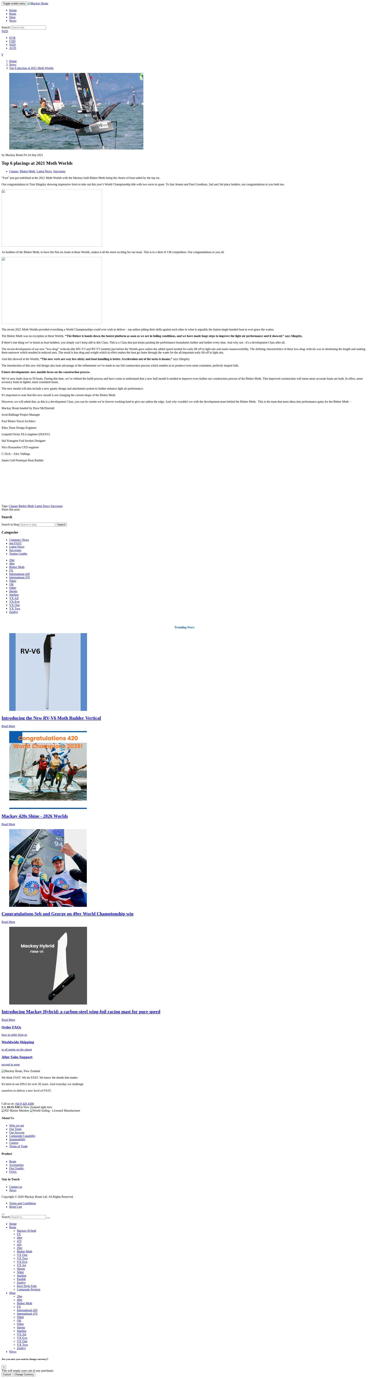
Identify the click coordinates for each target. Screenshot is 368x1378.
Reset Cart (15, 1206)
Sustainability (17, 1139)
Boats (12, 13)
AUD (12, 48)
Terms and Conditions (22, 1203)
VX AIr (14, 598)
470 (19, 1241)
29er (12, 560)
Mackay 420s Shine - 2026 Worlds (35, 816)
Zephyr (13, 612)
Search (6, 27)
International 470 (19, 577)
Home (13, 10)
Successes (59, 171)
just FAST (15, 543)
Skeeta (13, 591)
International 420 (19, 574)
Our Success (16, 1132)
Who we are (16, 1125)
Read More (8, 726)
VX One (14, 605)
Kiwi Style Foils (27, 1286)
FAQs (12, 1171)
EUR (12, 37)
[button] (2, 54)
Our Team (15, 1129)
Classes (13, 171)
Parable (21, 1279)
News (12, 20)
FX (11, 570)
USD (12, 41)
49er (12, 563)
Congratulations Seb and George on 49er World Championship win (67, 913)
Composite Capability (22, 1136)
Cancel (7, 1374)
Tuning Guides (18, 553)
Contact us (15, 1186)
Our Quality (17, 1168)
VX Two (14, 608)
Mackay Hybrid (26, 1230)
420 (19, 1244)
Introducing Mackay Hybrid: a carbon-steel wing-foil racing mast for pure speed (81, 1011)
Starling (14, 594)
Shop (12, 17)
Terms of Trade (18, 1146)
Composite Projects (28, 1289)
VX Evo (14, 601)
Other (12, 587)
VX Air (21, 1265)
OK (11, 584)
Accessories (16, 1165)
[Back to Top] (3, 1214)
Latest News (44, 171)
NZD (5, 31)
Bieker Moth (27, 171)
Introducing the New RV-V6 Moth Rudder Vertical (51, 717)
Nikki (12, 580)
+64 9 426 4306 (24, 1103)
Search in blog (10, 524)
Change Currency (24, 1374)
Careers (13, 1142)
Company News (19, 539)
